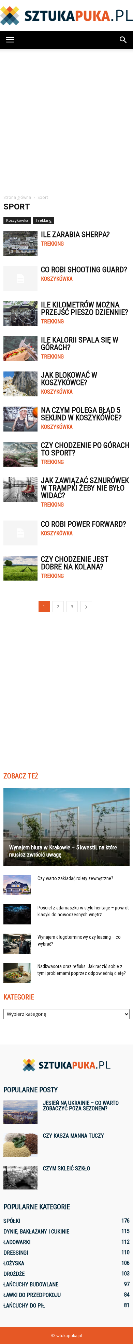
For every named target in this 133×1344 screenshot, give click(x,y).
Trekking (43, 220)
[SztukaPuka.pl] (66, 15)
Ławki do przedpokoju (32, 1295)
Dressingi (15, 1253)
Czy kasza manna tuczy (73, 1136)
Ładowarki (16, 1242)
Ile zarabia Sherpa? (75, 234)
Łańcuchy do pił (24, 1305)
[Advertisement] (66, 119)
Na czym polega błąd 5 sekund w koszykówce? (81, 414)
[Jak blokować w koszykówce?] (20, 383)
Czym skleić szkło (66, 1168)
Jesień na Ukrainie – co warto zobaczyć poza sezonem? (81, 1106)
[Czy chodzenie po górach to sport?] (20, 454)
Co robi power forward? (83, 524)
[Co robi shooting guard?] (20, 278)
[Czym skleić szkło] (20, 1177)
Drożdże (14, 1274)
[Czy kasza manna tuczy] (20, 1145)
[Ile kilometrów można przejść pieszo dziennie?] (20, 313)
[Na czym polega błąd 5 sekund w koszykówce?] (20, 419)
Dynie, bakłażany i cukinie (36, 1231)
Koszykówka (17, 220)
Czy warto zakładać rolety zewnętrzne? (75, 878)
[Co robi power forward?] (20, 533)
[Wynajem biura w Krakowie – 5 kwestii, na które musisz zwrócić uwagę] (66, 827)
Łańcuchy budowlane (30, 1284)
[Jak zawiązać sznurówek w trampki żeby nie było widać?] (20, 489)
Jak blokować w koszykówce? (69, 379)
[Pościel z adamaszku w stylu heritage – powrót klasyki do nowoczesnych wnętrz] (17, 914)
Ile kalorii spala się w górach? (79, 344)
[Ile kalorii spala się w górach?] (20, 348)
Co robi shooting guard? (84, 269)
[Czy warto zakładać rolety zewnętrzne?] (17, 885)
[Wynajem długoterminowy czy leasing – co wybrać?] (17, 944)
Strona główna (17, 197)
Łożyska (13, 1263)
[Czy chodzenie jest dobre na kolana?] (20, 568)
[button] (123, 40)
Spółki (11, 1221)
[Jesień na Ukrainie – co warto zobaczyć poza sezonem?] (20, 1112)
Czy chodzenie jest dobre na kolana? (74, 563)
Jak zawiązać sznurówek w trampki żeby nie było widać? (85, 488)
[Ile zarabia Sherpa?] (20, 243)
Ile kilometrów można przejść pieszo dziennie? (84, 309)
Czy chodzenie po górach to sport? (85, 449)
